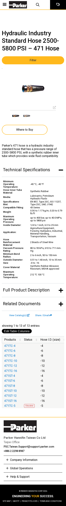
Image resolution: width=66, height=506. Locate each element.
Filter (33, 60)
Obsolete (29, 406)
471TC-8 (9, 355)
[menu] (4, 5)
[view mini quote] (58, 5)
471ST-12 (10, 395)
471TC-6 (9, 351)
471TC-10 (10, 361)
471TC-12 (10, 365)
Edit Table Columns (17, 331)
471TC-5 (9, 406)
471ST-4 (9, 376)
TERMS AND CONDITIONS (51, 501)
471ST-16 (10, 401)
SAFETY (17, 501)
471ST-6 (9, 380)
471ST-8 (9, 386)
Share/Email (42, 315)
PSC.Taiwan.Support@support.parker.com (29, 446)
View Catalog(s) (17, 315)
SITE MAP (7, 501)
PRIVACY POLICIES (30, 501)
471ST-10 (10, 391)
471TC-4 (9, 346)
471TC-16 (10, 371)
